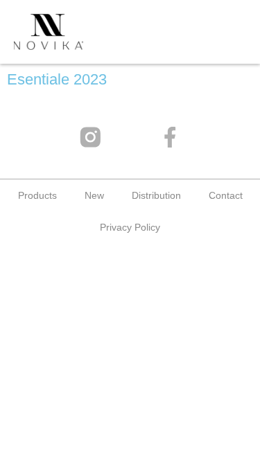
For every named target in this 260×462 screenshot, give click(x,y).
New (94, 195)
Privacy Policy (130, 227)
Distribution (156, 195)
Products (37, 195)
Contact (226, 195)
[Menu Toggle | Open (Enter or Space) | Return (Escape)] (221, 31)
